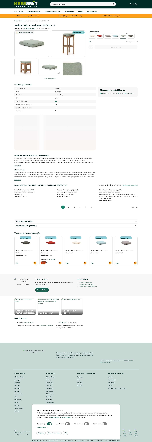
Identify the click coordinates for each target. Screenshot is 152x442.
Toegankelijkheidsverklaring (112, 440)
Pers (78, 380)
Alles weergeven (49, 78)
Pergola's (49, 399)
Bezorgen (17, 380)
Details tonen (41, 427)
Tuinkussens (22, 21)
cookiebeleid (54, 417)
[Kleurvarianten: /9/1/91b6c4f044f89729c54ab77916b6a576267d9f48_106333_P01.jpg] (130, 36)
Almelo (110, 377)
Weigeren (41, 433)
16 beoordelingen (29, 28)
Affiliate (79, 385)
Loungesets (49, 382)
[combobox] (81, 4)
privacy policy (66, 417)
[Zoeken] (114, 4)
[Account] (130, 4)
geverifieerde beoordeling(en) (130, 185)
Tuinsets (48, 380)
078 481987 (63, 322)
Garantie (17, 388)
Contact (17, 405)
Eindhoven (111, 382)
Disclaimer (90, 440)
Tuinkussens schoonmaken (88, 286)
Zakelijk (79, 382)
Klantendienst (19, 377)
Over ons (80, 377)
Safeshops (17, 399)
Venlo (110, 385)
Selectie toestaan (54, 433)
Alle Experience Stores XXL (117, 388)
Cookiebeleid (98, 440)
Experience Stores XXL (46, 326)
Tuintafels (49, 385)
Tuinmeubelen (50, 377)
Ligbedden (49, 391)
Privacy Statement (80, 440)
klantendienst (28, 322)
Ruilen (16, 397)
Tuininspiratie (18, 408)
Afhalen (17, 382)
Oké (65, 433)
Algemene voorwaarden (66, 440)
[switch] (67, 423)
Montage (17, 391)
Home (16, 21)
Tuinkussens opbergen (86, 284)
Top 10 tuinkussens (85, 282)
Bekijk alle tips (42, 290)
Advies (16, 411)
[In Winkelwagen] (35, 263)
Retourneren (18, 394)
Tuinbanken (50, 394)
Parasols (48, 397)
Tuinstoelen (49, 388)
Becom (16, 402)
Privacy (126, 360)
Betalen (17, 385)
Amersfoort (112, 380)
